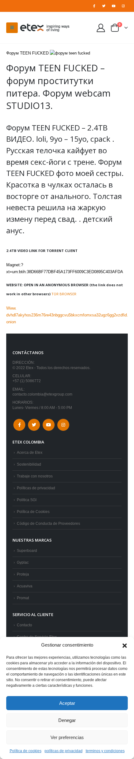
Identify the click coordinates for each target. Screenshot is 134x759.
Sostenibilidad (29, 464)
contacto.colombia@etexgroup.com (42, 394)
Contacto (24, 625)
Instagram (63, 425)
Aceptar (67, 703)
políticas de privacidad (64, 751)
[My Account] (101, 27)
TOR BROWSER (63, 294)
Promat (23, 598)
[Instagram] (123, 6)
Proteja (23, 574)
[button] (125, 645)
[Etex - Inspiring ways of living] (45, 27)
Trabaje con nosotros (35, 476)
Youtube (48, 425)
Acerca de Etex (29, 452)
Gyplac (23, 562)
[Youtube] (114, 6)
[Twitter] (104, 6)
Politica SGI (26, 500)
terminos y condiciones (105, 751)
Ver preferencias (67, 737)
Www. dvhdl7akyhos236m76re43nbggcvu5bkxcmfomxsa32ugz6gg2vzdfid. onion (67, 315)
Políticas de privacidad (36, 488)
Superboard (27, 550)
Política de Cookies (33, 512)
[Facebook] (94, 6)
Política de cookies (25, 751)
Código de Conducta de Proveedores (48, 523)
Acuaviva (24, 586)
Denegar (67, 720)
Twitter (34, 425)
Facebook (19, 425)
